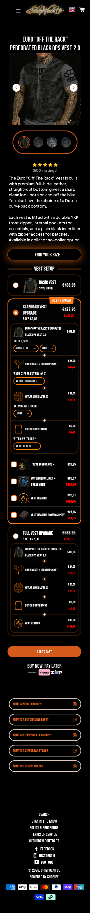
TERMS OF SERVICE (44, 834)
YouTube (47, 862)
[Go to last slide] (16, 88)
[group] (24, 142)
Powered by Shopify (44, 876)
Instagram (46, 855)
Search (44, 814)
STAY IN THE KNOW (44, 821)
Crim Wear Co (50, 870)
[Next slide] (74, 88)
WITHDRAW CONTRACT (44, 841)
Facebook (47, 849)
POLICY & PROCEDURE (44, 827)
